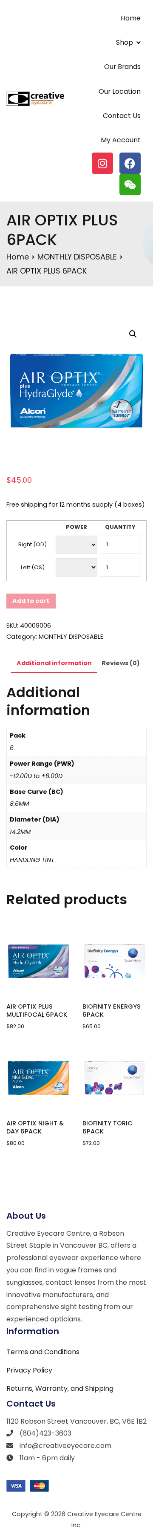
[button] (133, 334)
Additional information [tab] (54, 663)
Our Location (120, 91)
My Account (121, 140)
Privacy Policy (29, 1370)
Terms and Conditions (42, 1352)
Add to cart (30, 601)
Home (131, 18)
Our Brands (122, 67)
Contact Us (122, 116)
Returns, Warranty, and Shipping (59, 1388)
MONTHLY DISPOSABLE (77, 256)
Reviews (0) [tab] (121, 663)
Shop (124, 42)
